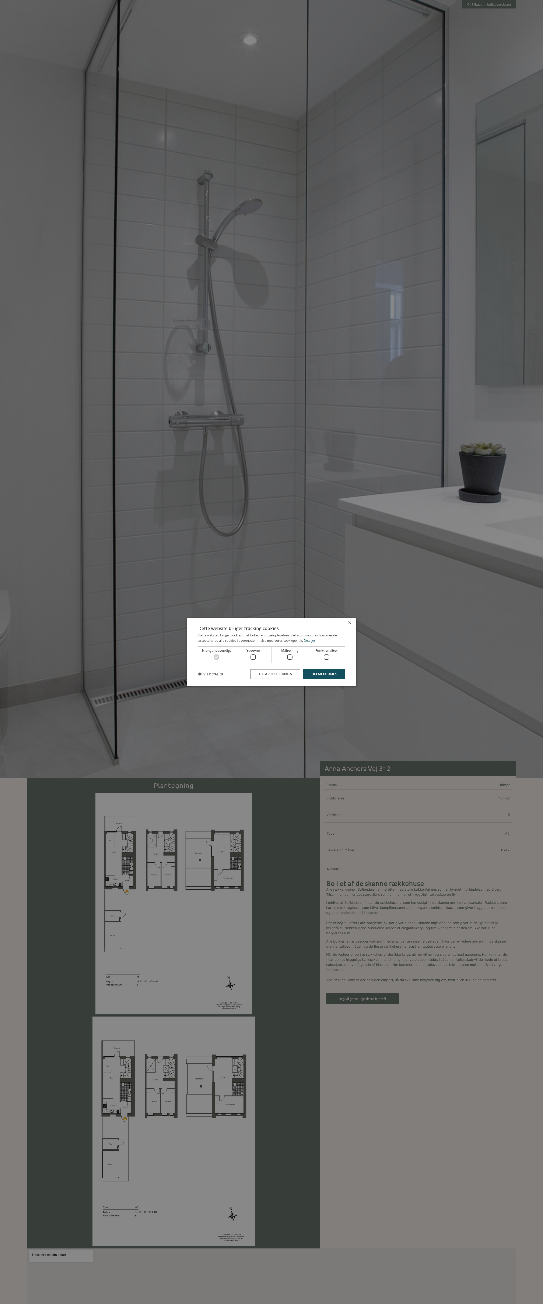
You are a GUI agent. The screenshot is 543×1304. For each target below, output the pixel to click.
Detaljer (309, 640)
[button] (210, 674)
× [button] (349, 622)
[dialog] (271, 652)
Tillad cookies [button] (324, 674)
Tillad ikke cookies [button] (275, 674)
